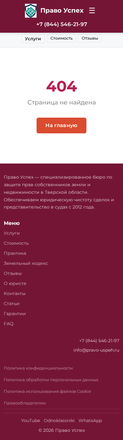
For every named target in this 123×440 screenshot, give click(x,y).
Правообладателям (25, 403)
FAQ (9, 323)
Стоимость (61, 38)
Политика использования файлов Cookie (47, 391)
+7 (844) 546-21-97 (61, 24)
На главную (61, 125)
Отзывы (90, 38)
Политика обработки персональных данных (51, 379)
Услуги (33, 39)
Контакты (15, 293)
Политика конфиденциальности (38, 368)
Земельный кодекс (26, 263)
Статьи (12, 303)
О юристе (15, 283)
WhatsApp (90, 420)
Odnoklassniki (59, 420)
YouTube (30, 420)
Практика (15, 253)
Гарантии (15, 313)
